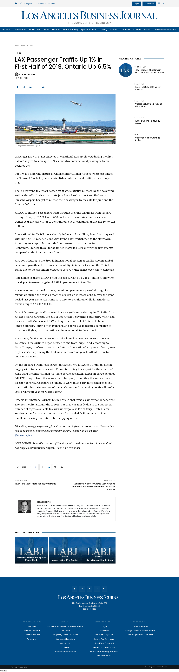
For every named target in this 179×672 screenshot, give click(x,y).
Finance (31, 554)
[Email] (37, 86)
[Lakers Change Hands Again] (99, 550)
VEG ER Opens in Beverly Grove (147, 122)
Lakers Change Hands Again (99, 560)
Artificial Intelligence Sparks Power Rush (31, 558)
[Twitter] (24, 86)
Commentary (140, 67)
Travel (33, 45)
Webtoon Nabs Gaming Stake (147, 139)
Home (17, 45)
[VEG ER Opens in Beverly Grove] (125, 121)
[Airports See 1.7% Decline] (65, 550)
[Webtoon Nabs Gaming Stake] (125, 138)
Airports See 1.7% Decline (65, 560)
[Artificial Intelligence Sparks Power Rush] (31, 550)
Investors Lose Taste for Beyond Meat (35, 483)
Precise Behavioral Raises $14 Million (148, 105)
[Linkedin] (30, 86)
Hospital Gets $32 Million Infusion (148, 88)
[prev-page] (16, 568)
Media (137, 134)
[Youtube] (104, 588)
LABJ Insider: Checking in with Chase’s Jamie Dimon (149, 71)
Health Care (140, 84)
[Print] (43, 86)
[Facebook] (17, 86)
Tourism (24, 45)
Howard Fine (28, 74)
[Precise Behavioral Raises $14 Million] (125, 104)
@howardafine (23, 435)
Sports (98, 557)
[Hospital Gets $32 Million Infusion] (125, 87)
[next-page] (21, 568)
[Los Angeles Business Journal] (89, 597)
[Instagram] (82, 588)
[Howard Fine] (17, 74)
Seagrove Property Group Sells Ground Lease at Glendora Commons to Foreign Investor (93, 486)
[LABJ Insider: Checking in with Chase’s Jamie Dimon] (125, 70)
